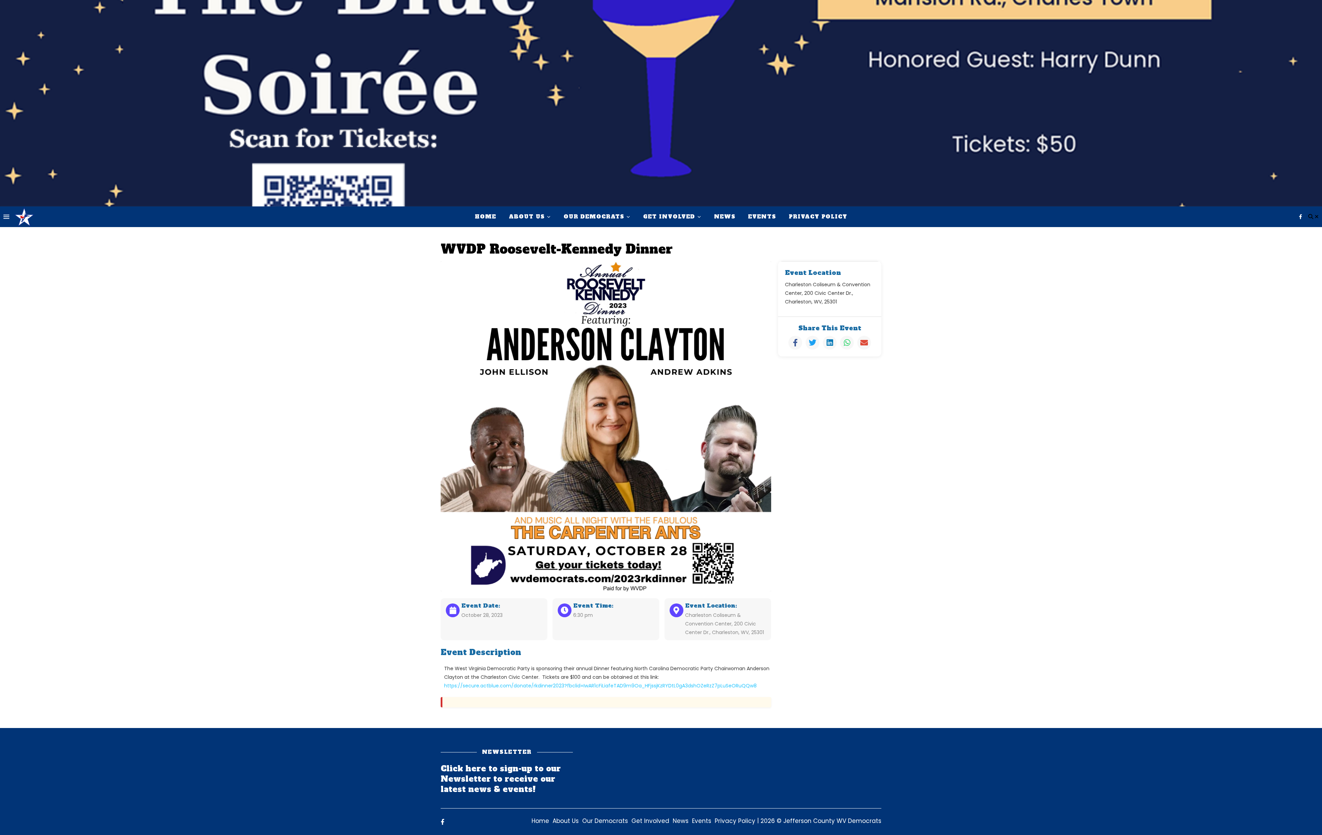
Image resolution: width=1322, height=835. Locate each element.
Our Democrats (594, 216)
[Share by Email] (864, 343)
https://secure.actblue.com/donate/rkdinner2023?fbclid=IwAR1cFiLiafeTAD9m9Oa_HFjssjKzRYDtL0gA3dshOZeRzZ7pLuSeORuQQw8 (600, 685)
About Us (527, 216)
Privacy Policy (818, 216)
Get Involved (669, 216)
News (724, 216)
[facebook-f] (1300, 216)
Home (485, 216)
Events (762, 216)
